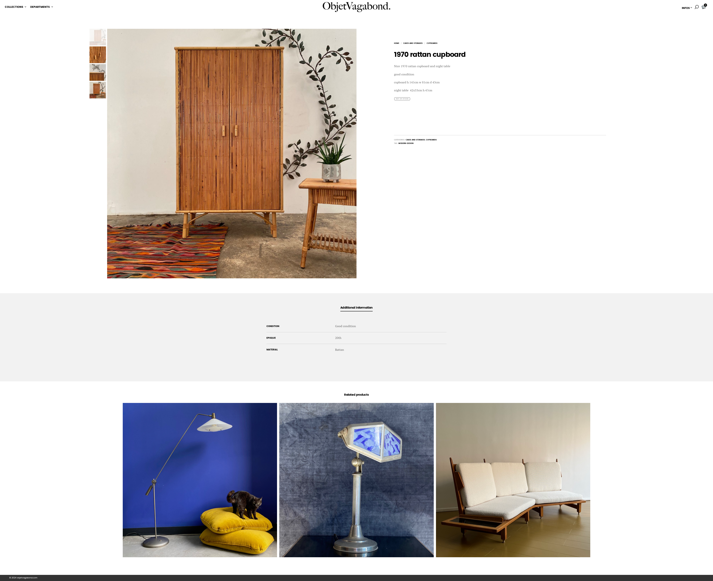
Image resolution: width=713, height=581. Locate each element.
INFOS (686, 8)
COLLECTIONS (14, 7)
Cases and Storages (413, 43)
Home (396, 43)
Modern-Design (406, 143)
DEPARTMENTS (40, 7)
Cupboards (432, 43)
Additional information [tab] (356, 307)
